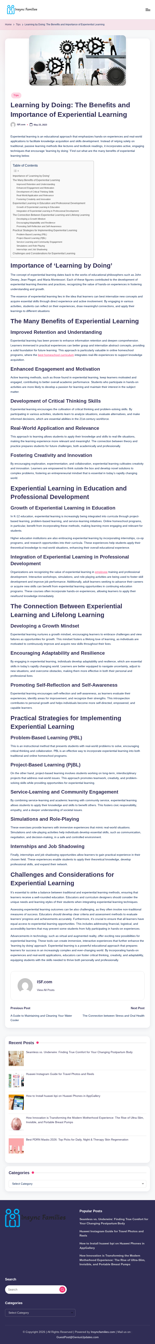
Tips (16, 95)
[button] (45, 990)
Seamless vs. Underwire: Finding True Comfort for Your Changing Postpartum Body (114, 1221)
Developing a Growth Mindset (31, 219)
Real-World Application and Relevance (35, 195)
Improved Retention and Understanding (36, 184)
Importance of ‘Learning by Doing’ (31, 176)
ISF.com (44, 982)
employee (101, 572)
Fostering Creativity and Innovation (34, 199)
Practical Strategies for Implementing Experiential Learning (45, 230)
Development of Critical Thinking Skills (35, 191)
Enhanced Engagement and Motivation (35, 188)
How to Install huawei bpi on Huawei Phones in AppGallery (112, 1245)
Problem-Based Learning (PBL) (32, 234)
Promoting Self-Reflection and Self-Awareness (39, 226)
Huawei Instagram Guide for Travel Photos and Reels (112, 1233)
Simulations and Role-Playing (31, 246)
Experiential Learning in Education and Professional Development (49, 203)
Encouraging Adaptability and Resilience (36, 222)
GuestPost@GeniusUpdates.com (78, 1337)
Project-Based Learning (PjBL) (31, 238)
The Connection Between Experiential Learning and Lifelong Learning (51, 215)
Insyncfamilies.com (103, 1331)
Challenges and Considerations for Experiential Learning (44, 253)
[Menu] (148, 10)
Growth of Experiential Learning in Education (38, 207)
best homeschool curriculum (56, 354)
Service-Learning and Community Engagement (39, 242)
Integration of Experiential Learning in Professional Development (48, 211)
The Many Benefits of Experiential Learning (36, 180)
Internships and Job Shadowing (32, 249)
